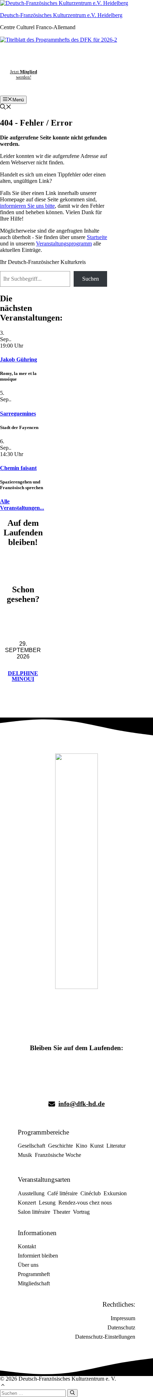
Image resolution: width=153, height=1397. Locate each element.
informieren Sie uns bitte (27, 206)
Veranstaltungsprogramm (64, 243)
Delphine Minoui (23, 676)
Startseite (97, 237)
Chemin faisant (18, 468)
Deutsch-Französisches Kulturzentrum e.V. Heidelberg (61, 15)
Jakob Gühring (18, 359)
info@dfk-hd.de (81, 1103)
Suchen (90, 279)
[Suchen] (72, 1393)
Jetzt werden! (23, 74)
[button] (5, 108)
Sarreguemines (18, 414)
